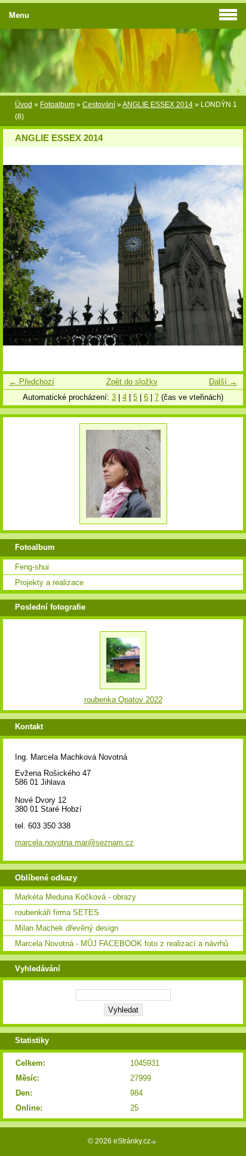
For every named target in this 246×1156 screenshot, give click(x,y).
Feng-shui (32, 566)
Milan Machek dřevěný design (66, 927)
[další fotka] (223, 255)
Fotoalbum (57, 104)
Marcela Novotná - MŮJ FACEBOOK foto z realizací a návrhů (121, 943)
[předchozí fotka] (22, 255)
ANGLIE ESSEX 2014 (157, 104)
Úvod (23, 104)
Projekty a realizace (49, 582)
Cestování (98, 104)
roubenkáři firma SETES (57, 912)
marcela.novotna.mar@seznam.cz (74, 842)
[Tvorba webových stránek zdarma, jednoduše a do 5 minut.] (154, 1142)
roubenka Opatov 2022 (123, 699)
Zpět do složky (132, 381)
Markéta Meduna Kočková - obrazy (75, 896)
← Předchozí (31, 381)
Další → (223, 381)
